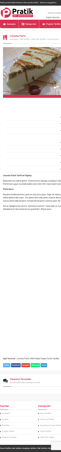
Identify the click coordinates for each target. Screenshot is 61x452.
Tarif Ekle (5, 425)
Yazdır (43, 365)
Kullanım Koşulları (9, 437)
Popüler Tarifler (8, 431)
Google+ (25, 365)
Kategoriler (31, 24)
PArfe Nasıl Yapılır (38, 358)
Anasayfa (11, 24)
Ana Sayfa (14, 39)
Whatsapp (35, 365)
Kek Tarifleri (17, 448)
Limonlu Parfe (23, 358)
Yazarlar (5, 419)
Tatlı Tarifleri (25, 39)
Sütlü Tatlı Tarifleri (38, 39)
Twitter (7, 365)
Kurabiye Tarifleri (29, 448)
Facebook (16, 365)
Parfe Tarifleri (53, 358)
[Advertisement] (30, 136)
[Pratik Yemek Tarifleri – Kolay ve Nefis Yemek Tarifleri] (21, 13)
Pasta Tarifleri (5, 448)
